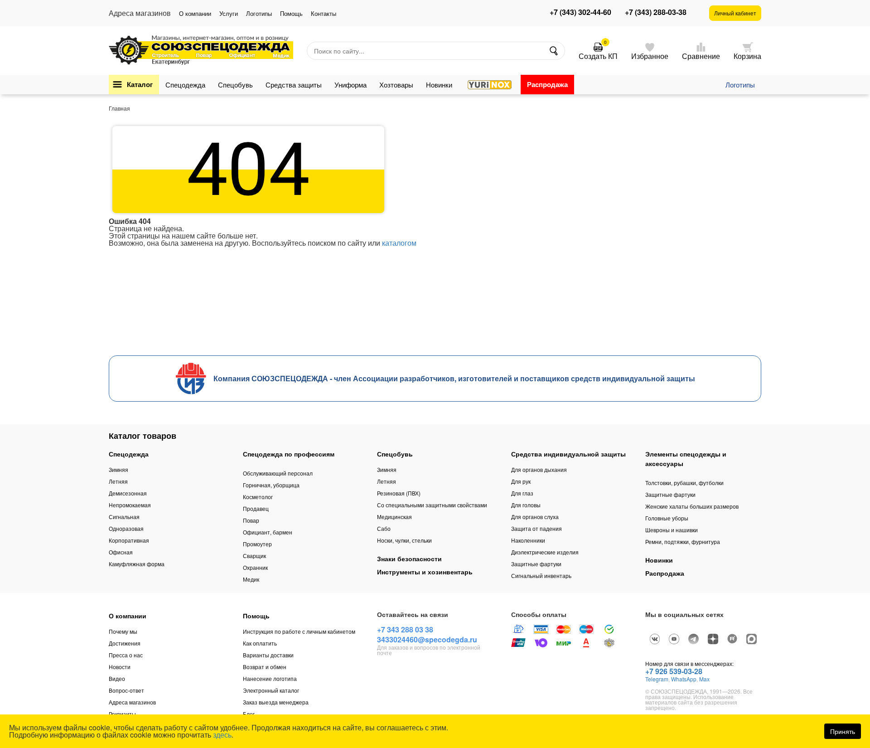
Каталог (140, 84)
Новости (119, 666)
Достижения (124, 643)
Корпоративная (129, 540)
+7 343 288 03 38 (405, 629)
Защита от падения (536, 528)
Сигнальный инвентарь (541, 575)
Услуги (228, 13)
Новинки (439, 84)
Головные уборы (666, 518)
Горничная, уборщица (271, 485)
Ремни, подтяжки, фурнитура (682, 541)
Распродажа (547, 84)
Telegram (656, 679)
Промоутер (257, 544)
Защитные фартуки (536, 564)
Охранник (255, 567)
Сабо (384, 528)
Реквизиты (122, 714)
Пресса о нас (126, 655)
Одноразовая (126, 528)
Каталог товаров (142, 436)
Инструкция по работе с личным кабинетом (299, 631)
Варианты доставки (268, 655)
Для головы (526, 505)
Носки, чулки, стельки (404, 540)
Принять (842, 731)
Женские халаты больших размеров (692, 506)
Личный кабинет (735, 13)
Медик (251, 579)
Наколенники (528, 540)
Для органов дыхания (539, 469)
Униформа (350, 84)
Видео (117, 678)
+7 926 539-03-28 (673, 671)
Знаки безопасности (409, 558)
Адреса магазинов (132, 702)
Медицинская (394, 516)
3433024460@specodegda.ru (427, 639)
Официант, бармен (267, 532)
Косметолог (258, 496)
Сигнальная (124, 516)
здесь (222, 734)
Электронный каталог (271, 690)
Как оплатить (260, 643)
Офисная (121, 552)
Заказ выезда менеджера (276, 702)
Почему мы (123, 631)
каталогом (399, 243)
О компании (195, 13)
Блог (249, 714)
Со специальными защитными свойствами (432, 505)
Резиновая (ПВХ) (398, 493)
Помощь (291, 13)
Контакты (323, 13)
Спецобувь (235, 84)
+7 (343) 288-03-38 (655, 12)
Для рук (521, 481)
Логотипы (259, 13)
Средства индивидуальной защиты (568, 453)
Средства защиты (294, 84)
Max (704, 679)
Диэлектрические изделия (545, 552)
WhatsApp (683, 679)
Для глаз (522, 493)
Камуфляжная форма (136, 564)
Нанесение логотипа (270, 678)
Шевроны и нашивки (671, 530)
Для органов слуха (535, 516)
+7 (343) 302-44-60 (580, 12)
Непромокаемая (130, 505)
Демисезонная (128, 493)
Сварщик (254, 555)
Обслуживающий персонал (278, 473)
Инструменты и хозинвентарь (425, 571)
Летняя (118, 481)
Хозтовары (396, 84)
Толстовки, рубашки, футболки (684, 482)
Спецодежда (185, 84)
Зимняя (118, 469)
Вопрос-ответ (126, 690)
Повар (251, 520)
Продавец (256, 508)
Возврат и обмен (264, 666)
